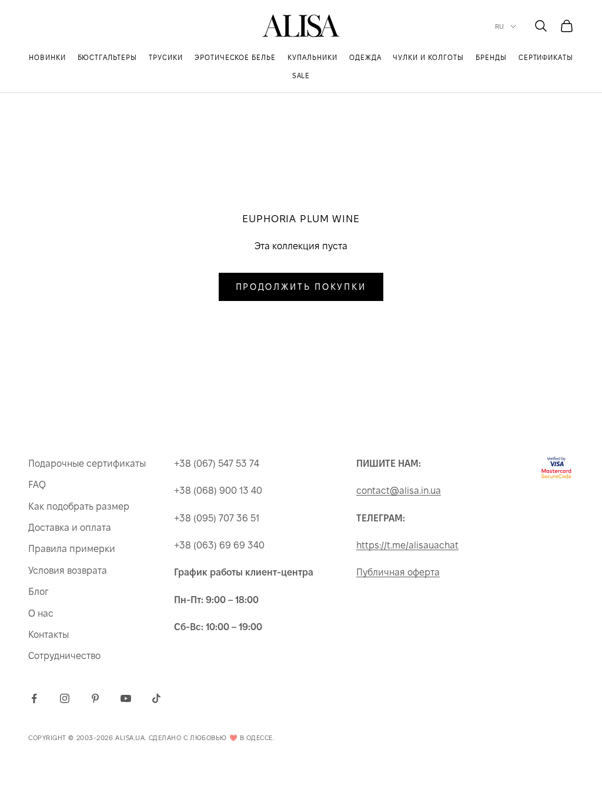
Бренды (491, 57)
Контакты (48, 635)
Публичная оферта (398, 572)
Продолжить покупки (301, 287)
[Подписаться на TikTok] (156, 698)
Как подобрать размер (78, 506)
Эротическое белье (235, 57)
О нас (40, 613)
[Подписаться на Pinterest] (95, 698)
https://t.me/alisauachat (407, 545)
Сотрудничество (64, 656)
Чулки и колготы (428, 57)
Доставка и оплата (69, 528)
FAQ (37, 485)
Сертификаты (546, 57)
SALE (301, 75)
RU (499, 26)
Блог (38, 592)
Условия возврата (67, 571)
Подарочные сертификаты (87, 464)
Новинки (47, 57)
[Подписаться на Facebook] (34, 698)
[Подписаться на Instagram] (65, 698)
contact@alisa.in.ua (398, 491)
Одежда (365, 57)
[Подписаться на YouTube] (126, 698)
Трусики (166, 57)
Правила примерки (71, 549)
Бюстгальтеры (108, 57)
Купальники (312, 57)
